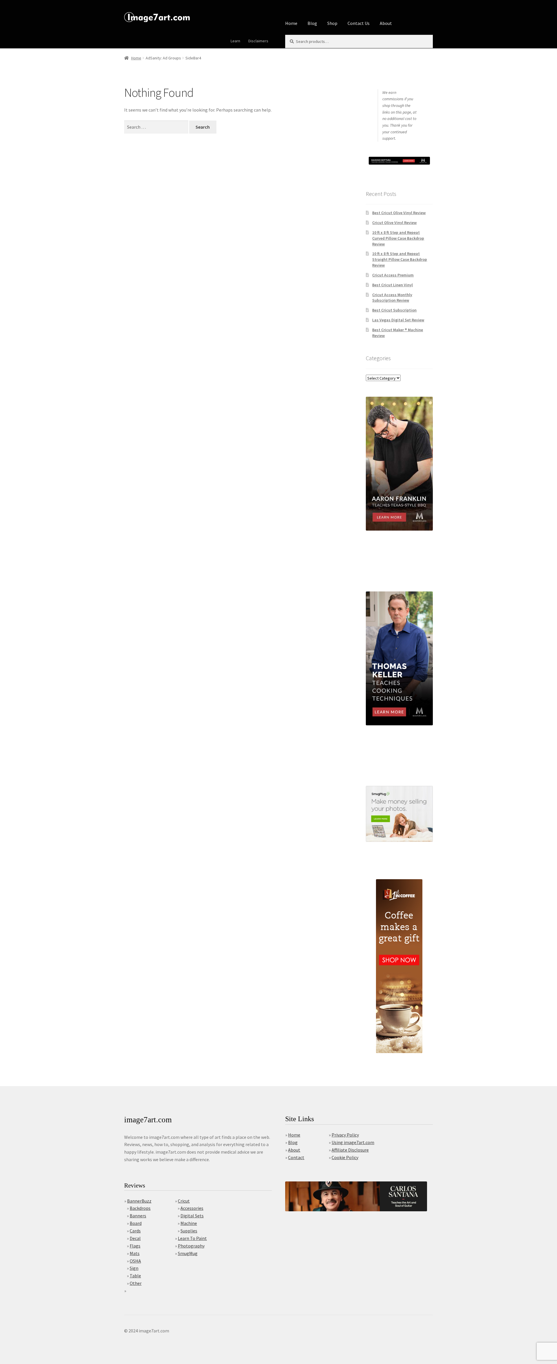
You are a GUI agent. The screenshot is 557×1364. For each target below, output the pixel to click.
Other (136, 1283)
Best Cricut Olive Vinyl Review (399, 212)
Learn (235, 40)
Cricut (184, 1201)
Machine (188, 1223)
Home (291, 23)
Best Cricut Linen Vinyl (392, 284)
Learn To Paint (192, 1238)
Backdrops (140, 1208)
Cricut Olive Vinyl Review (394, 222)
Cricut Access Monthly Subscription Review (392, 297)
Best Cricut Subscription (394, 310)
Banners (138, 1216)
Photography (191, 1246)
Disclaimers (258, 40)
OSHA (135, 1261)
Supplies (188, 1231)
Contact (296, 1157)
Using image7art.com (353, 1142)
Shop (332, 23)
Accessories (191, 1208)
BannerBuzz (139, 1201)
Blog (312, 23)
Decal (135, 1238)
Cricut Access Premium (393, 275)
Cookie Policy (345, 1157)
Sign (134, 1268)
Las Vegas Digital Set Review (398, 320)
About (386, 23)
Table (135, 1276)
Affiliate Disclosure (350, 1150)
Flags (135, 1246)
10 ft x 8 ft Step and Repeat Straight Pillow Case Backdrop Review (399, 259)
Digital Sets (192, 1216)
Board (136, 1223)
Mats (135, 1253)
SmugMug (188, 1253)
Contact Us (359, 23)
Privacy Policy (345, 1135)
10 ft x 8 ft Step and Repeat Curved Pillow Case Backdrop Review (398, 238)
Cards (135, 1231)
